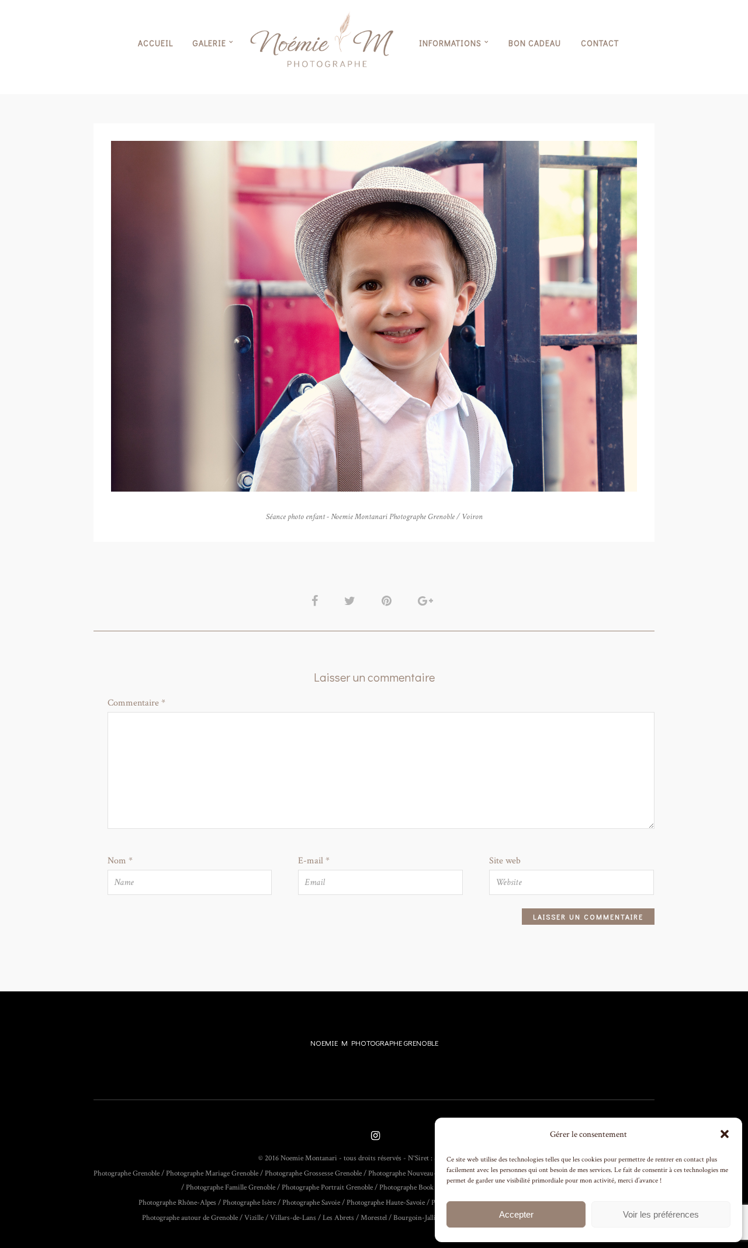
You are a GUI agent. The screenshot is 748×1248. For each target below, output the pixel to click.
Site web (505, 861)
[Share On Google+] (427, 601)
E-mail (314, 861)
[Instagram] (374, 1136)
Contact (600, 43)
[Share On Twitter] (351, 601)
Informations (450, 43)
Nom (120, 861)
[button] (724, 1134)
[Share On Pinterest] (389, 601)
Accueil (155, 43)
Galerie (209, 43)
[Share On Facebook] (316, 601)
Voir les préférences (661, 1214)
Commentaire (136, 703)
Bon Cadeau (534, 43)
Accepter (516, 1214)
